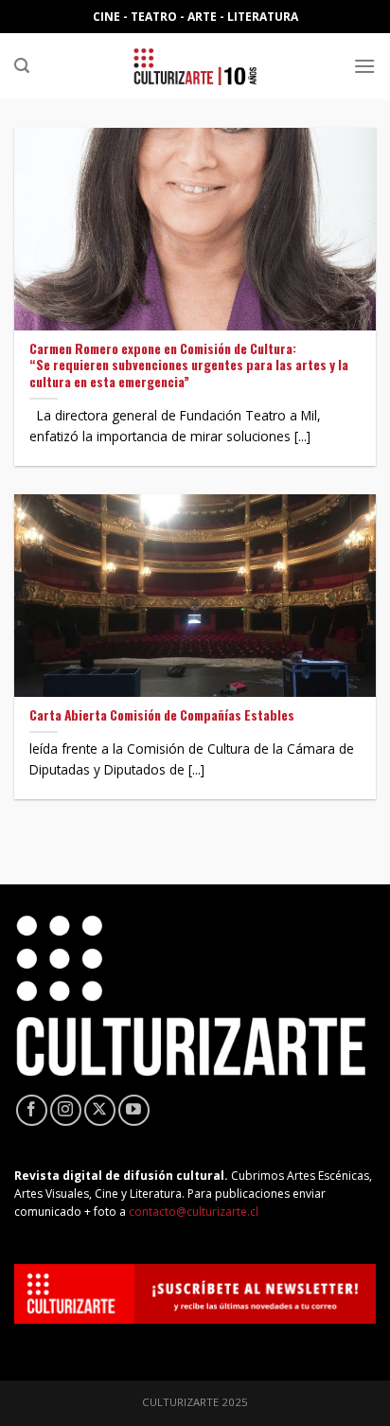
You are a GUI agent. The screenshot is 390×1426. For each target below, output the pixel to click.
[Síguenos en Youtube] (134, 1110)
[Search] (21, 65)
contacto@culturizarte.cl (193, 1211)
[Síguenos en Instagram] (65, 1110)
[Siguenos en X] (99, 1110)
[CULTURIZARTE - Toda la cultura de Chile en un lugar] (195, 66)
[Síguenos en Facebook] (31, 1110)
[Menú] (364, 66)
